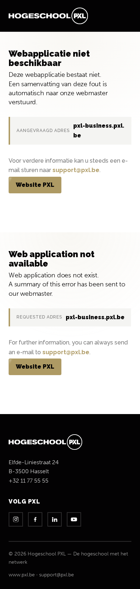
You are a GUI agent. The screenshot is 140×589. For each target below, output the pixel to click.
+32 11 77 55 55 (28, 480)
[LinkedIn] (54, 519)
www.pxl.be (22, 575)
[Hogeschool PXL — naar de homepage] (48, 16)
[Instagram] (16, 519)
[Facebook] (35, 519)
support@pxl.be (75, 170)
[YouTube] (74, 519)
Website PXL (35, 184)
